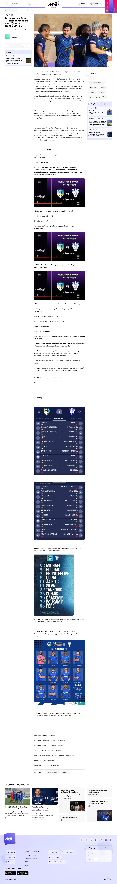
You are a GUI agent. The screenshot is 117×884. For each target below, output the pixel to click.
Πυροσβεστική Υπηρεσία (96, 82)
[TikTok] (101, 840)
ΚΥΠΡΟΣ (22, 10)
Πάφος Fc (65, 772)
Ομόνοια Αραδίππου (52, 772)
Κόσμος (27, 865)
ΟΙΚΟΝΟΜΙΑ (43, 10)
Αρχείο (35, 862)
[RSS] (110, 840)
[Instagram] (86, 840)
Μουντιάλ (101, 92)
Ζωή (34, 855)
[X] (91, 840)
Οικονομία (28, 858)
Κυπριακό (103, 87)
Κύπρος (91, 78)
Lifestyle (91, 92)
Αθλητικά (7, 15)
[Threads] (96, 840)
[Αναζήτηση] (28, 3)
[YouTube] (106, 840)
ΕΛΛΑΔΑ (54, 10)
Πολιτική (27, 855)
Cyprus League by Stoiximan (97, 97)
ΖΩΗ (83, 10)
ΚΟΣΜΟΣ (64, 10)
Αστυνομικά (92, 87)
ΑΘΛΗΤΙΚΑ (74, 10)
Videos (35, 858)
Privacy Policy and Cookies (57, 862)
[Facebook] (82, 840)
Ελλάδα (27, 862)
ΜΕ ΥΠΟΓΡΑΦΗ (93, 10)
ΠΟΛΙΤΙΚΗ (32, 10)
